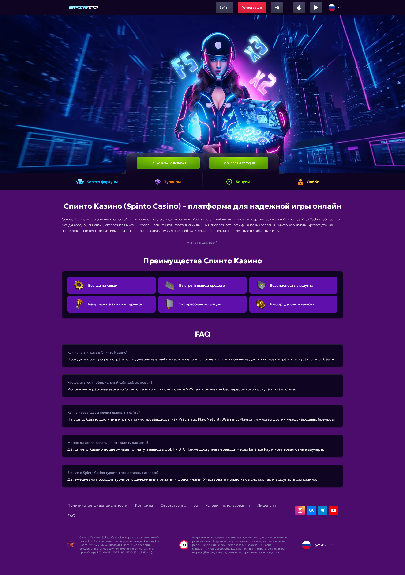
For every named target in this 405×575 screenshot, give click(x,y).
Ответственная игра (179, 505)
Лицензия (266, 505)
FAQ (71, 515)
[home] (83, 7)
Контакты (144, 505)
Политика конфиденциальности (98, 505)
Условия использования (227, 505)
